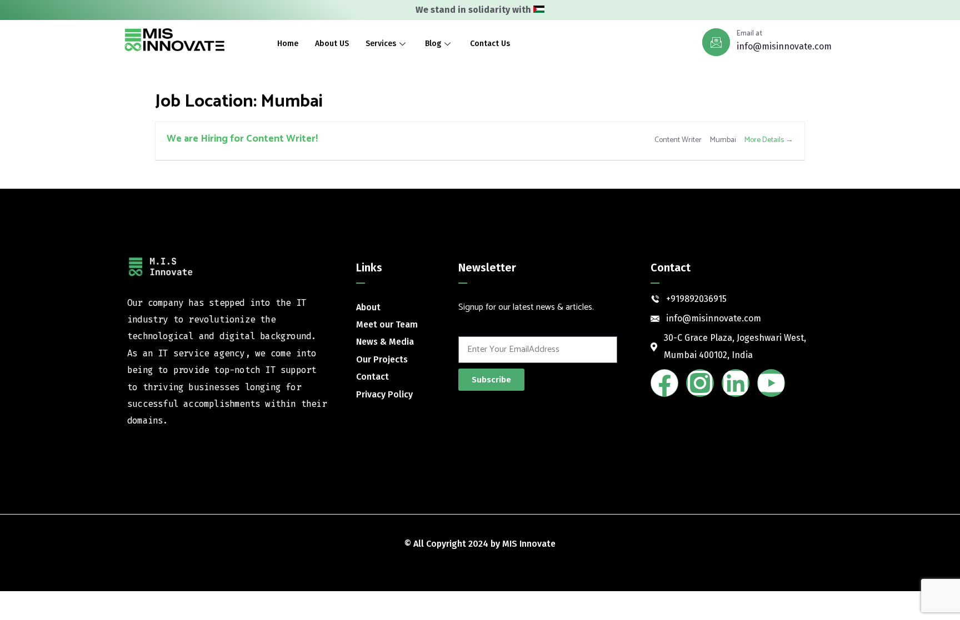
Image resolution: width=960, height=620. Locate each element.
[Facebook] (664, 383)
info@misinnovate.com (784, 46)
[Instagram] (700, 383)
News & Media (385, 341)
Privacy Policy (384, 394)
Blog (433, 43)
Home (287, 43)
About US (332, 43)
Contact (372, 376)
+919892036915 (696, 299)
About (368, 307)
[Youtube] (771, 383)
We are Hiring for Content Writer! (242, 138)
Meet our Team (387, 324)
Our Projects (382, 359)
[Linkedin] (735, 383)
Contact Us (490, 43)
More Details (765, 140)
